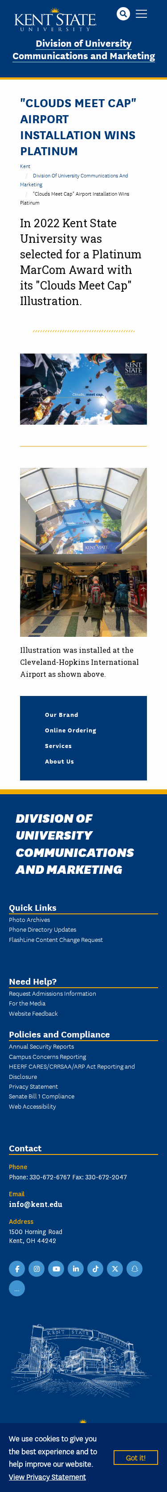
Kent (25, 165)
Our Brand (61, 714)
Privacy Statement (33, 1086)
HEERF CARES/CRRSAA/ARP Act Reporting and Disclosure (72, 1071)
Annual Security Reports (41, 1046)
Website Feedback (33, 1013)
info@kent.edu (35, 1204)
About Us (59, 761)
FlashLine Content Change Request (56, 939)
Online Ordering (71, 730)
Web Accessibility (32, 1106)
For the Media (27, 1003)
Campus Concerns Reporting (47, 1056)
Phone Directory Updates (42, 929)
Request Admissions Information (52, 993)
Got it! (136, 1457)
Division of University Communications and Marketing (83, 49)
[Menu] (141, 14)
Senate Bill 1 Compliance (41, 1096)
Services (58, 745)
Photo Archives (29, 919)
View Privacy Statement (47, 1476)
